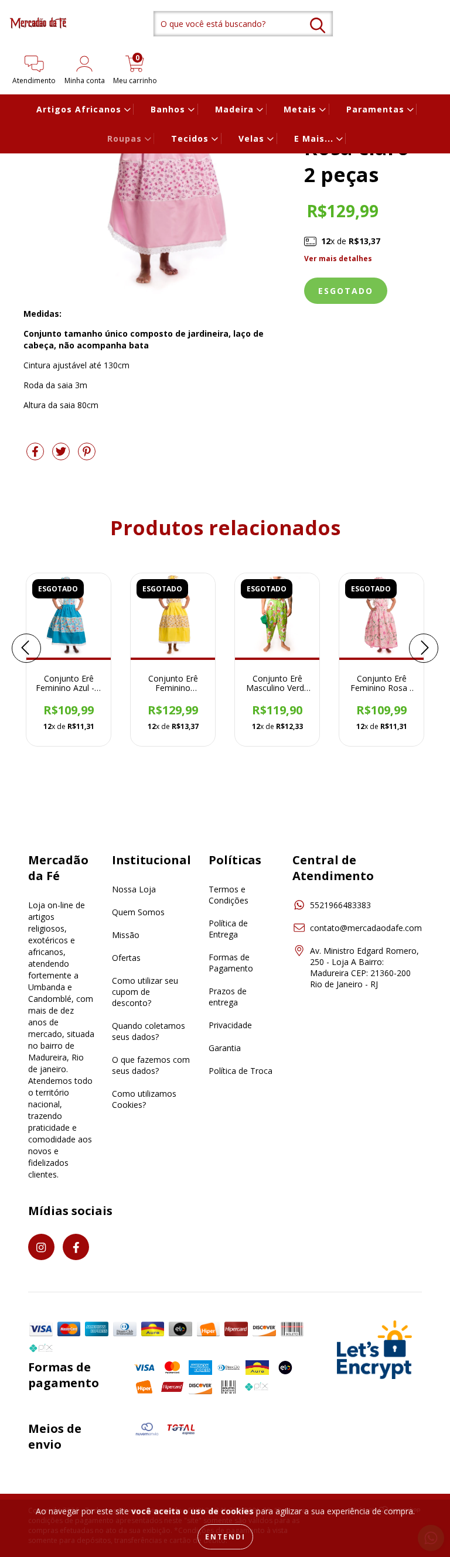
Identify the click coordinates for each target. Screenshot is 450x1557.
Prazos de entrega (228, 996)
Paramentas (376, 109)
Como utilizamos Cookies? (144, 1099)
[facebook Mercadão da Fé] (76, 1247)
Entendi (225, 1537)
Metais (301, 109)
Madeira (236, 109)
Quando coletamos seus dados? (148, 1031)
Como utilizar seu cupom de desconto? (145, 991)
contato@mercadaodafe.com (366, 927)
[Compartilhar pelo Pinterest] (87, 455)
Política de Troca (240, 1070)
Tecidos (191, 138)
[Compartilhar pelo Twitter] (62, 455)
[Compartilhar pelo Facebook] (36, 455)
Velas (252, 138)
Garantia (225, 1047)
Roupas (126, 138)
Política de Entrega (228, 929)
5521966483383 (340, 905)
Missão (125, 934)
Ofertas (126, 957)
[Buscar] (317, 25)
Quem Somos (138, 912)
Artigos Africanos (80, 109)
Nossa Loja (134, 889)
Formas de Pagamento (231, 963)
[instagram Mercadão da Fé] (41, 1247)
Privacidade (230, 1025)
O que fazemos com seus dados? (151, 1065)
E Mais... (315, 138)
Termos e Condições (228, 895)
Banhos (169, 109)
